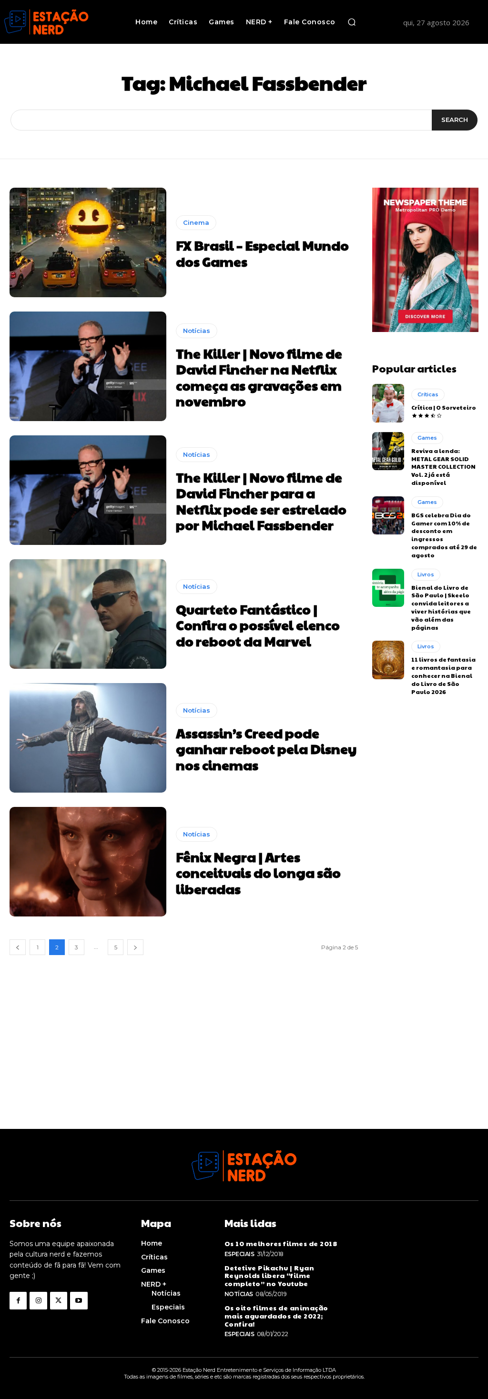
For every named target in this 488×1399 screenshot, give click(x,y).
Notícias (196, 330)
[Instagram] (38, 1300)
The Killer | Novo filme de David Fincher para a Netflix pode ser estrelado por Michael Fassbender (261, 501)
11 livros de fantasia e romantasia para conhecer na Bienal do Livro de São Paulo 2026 (443, 675)
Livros (425, 574)
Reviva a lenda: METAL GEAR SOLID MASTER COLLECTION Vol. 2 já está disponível (443, 466)
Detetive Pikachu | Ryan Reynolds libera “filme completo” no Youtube (269, 1275)
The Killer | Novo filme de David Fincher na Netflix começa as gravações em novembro (259, 377)
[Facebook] (18, 1300)
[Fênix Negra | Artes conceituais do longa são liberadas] (88, 861)
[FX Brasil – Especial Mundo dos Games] (88, 242)
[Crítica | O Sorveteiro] (388, 403)
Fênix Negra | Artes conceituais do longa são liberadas (258, 872)
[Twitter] (58, 1300)
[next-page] (135, 947)
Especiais (239, 1254)
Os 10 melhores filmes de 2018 (280, 1243)
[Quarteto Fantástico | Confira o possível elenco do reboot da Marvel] (88, 614)
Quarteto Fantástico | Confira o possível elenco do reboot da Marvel (258, 625)
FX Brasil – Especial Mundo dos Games (262, 253)
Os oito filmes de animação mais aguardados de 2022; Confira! (276, 1316)
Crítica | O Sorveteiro (443, 407)
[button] (351, 21)
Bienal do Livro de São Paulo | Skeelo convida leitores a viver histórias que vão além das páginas (441, 607)
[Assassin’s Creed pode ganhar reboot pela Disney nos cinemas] (88, 738)
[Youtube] (78, 1300)
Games (427, 437)
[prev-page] (18, 947)
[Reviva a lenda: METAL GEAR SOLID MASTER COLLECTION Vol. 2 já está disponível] (388, 451)
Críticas (427, 394)
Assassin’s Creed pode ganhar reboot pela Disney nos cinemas (266, 749)
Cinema (196, 222)
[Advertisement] (244, 1062)
